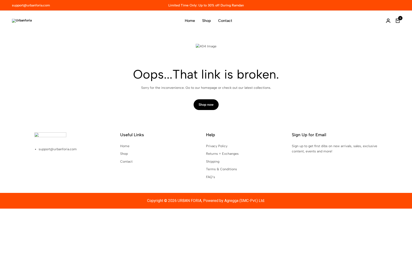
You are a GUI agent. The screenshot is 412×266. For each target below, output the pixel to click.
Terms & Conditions (221, 169)
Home (190, 20)
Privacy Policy (216, 146)
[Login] (388, 20)
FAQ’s (210, 177)
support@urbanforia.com (31, 5)
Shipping (212, 162)
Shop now (206, 105)
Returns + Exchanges (222, 154)
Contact (225, 20)
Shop (206, 20)
